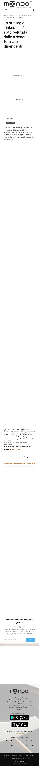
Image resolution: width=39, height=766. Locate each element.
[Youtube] (32, 746)
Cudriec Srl (26, 758)
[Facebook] (12, 341)
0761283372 (20, 761)
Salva (22, 341)
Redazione (19, 100)
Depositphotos (19, 733)
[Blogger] (6, 741)
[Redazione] (19, 87)
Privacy (26, 755)
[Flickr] (16, 741)
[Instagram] (21, 740)
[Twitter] (16, 341)
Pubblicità (14, 755)
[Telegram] (36, 341)
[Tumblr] (17, 746)
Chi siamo (32, 755)
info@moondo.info (21, 764)
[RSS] (7, 746)
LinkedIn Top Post (8, 15)
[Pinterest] (32, 741)
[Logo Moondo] (18, 4)
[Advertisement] (19, 542)
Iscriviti (30, 639)
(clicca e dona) (16, 449)
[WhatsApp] (27, 341)
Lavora (20, 755)
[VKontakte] (27, 746)
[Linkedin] (31, 341)
